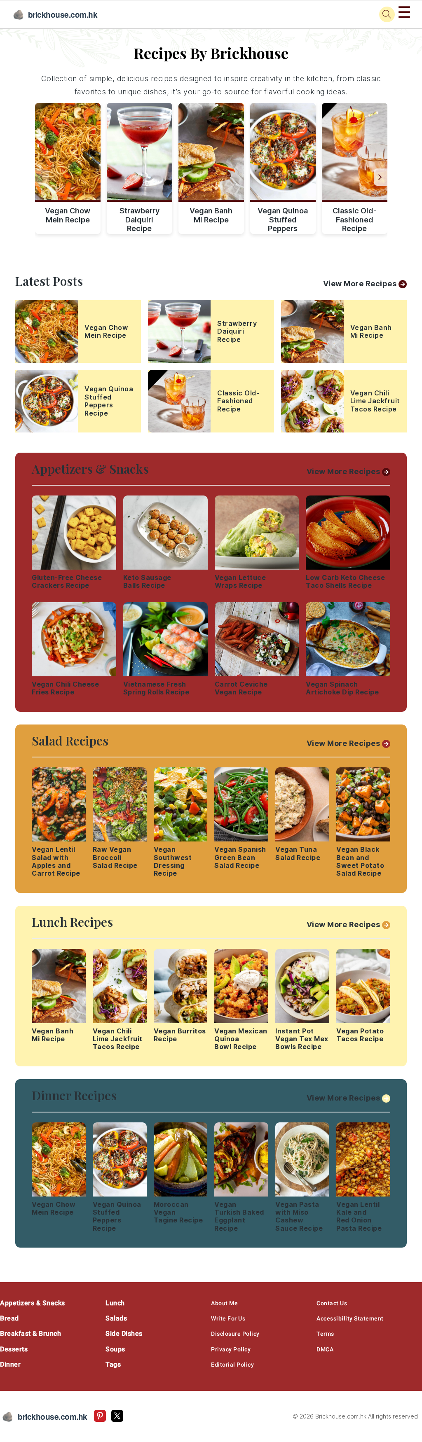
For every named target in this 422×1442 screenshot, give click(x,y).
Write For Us (228, 1318)
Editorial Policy (232, 1364)
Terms (325, 1333)
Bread (9, 1318)
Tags (113, 1364)
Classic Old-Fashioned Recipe (355, 218)
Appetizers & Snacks (32, 1303)
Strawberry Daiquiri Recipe (139, 218)
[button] (380, 177)
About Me (224, 1303)
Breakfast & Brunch (30, 1333)
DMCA (324, 1349)
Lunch (115, 1303)
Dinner (10, 1364)
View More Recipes (360, 283)
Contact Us (331, 1303)
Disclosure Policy (235, 1333)
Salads (116, 1318)
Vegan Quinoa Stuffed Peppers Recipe (283, 218)
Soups (115, 1349)
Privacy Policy (231, 1349)
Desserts (14, 1349)
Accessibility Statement (350, 1318)
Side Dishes (124, 1333)
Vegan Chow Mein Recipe (67, 215)
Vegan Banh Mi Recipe (211, 215)
